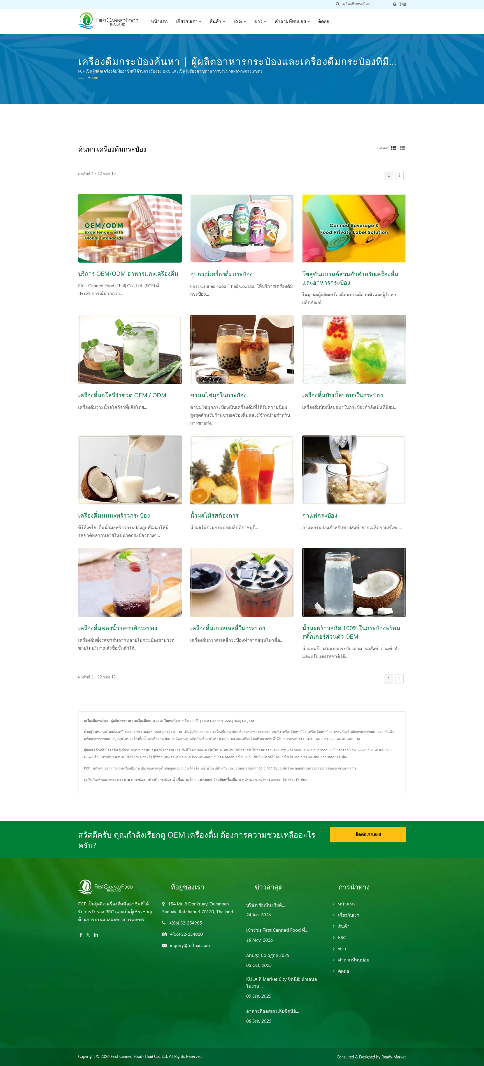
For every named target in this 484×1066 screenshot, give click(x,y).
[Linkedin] (96, 935)
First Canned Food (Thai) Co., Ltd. (139, 1057)
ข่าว (259, 21)
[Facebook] (81, 935)
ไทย (402, 4)
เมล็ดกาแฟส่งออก (199, 779)
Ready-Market (393, 1057)
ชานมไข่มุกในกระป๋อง (218, 395)
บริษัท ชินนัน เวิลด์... (265, 905)
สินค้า (216, 21)
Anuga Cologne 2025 (267, 955)
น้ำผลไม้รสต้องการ (214, 515)
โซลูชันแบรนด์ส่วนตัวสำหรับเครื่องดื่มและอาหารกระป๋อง (350, 278)
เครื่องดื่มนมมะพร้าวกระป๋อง (114, 515)
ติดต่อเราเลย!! (368, 835)
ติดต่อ (323, 21)
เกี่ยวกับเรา (187, 21)
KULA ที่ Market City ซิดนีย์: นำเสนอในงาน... (281, 982)
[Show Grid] (393, 148)
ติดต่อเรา (303, 779)
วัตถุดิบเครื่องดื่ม (225, 779)
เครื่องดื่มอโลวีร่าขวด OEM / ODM (122, 395)
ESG (238, 21)
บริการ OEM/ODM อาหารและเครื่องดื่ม (128, 273)
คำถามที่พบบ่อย (291, 21)
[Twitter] (88, 935)
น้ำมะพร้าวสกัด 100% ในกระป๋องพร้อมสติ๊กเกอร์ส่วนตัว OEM (351, 632)
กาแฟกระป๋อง (319, 515)
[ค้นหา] (337, 4)
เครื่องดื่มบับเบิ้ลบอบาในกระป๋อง (342, 395)
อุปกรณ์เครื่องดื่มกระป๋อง (221, 274)
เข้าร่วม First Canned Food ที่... (277, 930)
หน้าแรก (159, 21)
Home (92, 78)
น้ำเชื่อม (178, 779)
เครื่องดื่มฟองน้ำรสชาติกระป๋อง (117, 628)
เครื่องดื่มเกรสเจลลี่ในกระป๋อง (227, 628)
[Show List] (402, 148)
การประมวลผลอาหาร (254, 779)
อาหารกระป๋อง (134, 779)
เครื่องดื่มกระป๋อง (158, 779)
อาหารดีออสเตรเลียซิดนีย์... (272, 1011)
